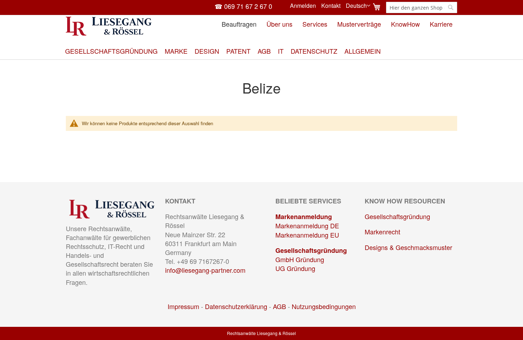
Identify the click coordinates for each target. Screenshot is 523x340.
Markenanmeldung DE (307, 225)
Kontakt (330, 6)
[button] (358, 6)
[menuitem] (111, 51)
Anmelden (303, 6)
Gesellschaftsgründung (311, 250)
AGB (279, 306)
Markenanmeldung (303, 216)
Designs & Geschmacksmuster (408, 247)
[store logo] (108, 26)
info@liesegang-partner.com (205, 270)
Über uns (279, 23)
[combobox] (421, 7)
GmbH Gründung (299, 259)
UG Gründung (295, 268)
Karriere (441, 23)
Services (314, 23)
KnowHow (405, 23)
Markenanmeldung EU (307, 234)
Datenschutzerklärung (236, 306)
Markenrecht (382, 231)
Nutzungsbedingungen (324, 306)
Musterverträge (359, 23)
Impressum (183, 306)
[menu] (261, 51)
